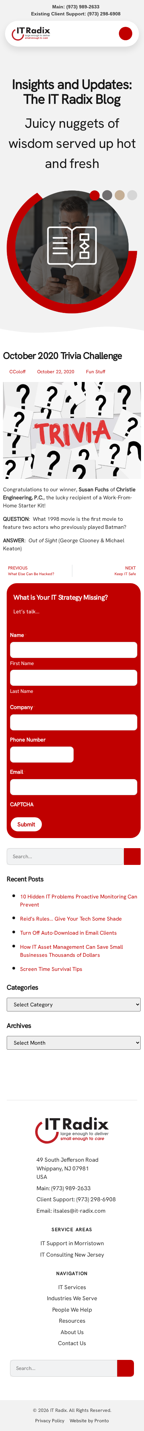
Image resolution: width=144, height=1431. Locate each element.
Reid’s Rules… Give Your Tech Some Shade (71, 918)
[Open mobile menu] (125, 33)
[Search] (132, 856)
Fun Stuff (95, 372)
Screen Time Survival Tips (51, 969)
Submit (26, 824)
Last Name (21, 691)
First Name (22, 663)
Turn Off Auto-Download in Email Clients (68, 932)
